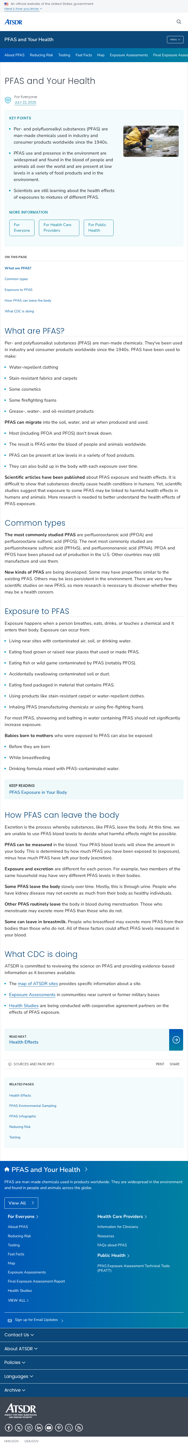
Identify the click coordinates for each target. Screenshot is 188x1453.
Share (175, 1064)
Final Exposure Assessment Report (36, 1281)
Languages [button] (17, 1376)
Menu (173, 39)
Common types (16, 279)
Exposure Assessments (129, 55)
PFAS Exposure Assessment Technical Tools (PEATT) (133, 1268)
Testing (64, 55)
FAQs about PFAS (112, 1245)
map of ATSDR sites (38, 984)
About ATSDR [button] (19, 1349)
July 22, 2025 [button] (25, 102)
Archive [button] (13, 1390)
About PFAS (14, 55)
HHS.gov (11, 1441)
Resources (105, 1236)
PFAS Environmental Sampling (32, 1105)
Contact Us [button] (17, 1335)
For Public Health (97, 227)
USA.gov (31, 1441)
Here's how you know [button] (22, 8)
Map (101, 55)
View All (18, 1203)
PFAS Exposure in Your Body (38, 792)
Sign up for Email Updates (36, 1319)
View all (17, 1300)
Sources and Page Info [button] (34, 1064)
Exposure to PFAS (19, 290)
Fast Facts (84, 55)
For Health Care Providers (57, 227)
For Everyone (22, 227)
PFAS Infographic (22, 1116)
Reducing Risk (41, 55)
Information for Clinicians (117, 1226)
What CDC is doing (19, 311)
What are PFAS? (18, 268)
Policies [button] (13, 1362)
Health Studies (24, 1006)
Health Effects (20, 1095)
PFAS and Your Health (29, 39)
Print (160, 1064)
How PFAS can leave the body (28, 300)
